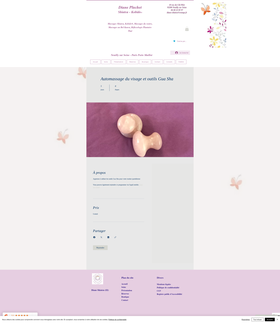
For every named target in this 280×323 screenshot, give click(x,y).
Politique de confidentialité (117, 319)
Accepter (270, 319)
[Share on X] (101, 237)
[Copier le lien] (115, 237)
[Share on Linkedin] (108, 237)
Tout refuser (257, 319)
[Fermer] (277, 319)
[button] (187, 29)
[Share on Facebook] (94, 237)
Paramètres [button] (246, 319)
